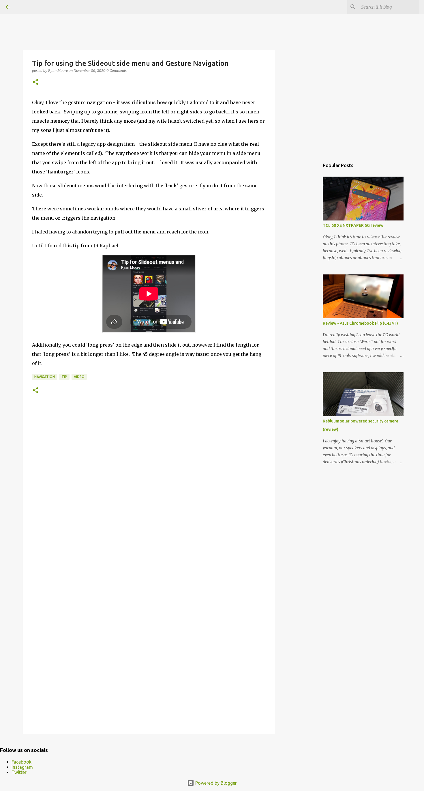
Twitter (19, 772)
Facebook (21, 761)
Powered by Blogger (215, 783)
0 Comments (116, 70)
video (79, 377)
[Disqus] (149, 492)
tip (64, 377)
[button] (35, 82)
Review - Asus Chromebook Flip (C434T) (360, 323)
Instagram (22, 767)
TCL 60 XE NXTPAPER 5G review (353, 225)
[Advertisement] (304, 249)
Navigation (44, 377)
